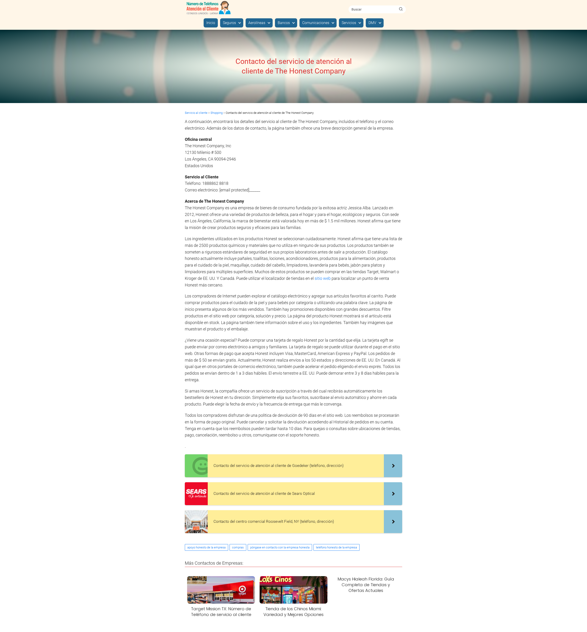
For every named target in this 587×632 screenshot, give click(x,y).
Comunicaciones (315, 23)
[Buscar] (401, 9)
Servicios (349, 23)
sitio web (323, 278)
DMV (372, 23)
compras (238, 547)
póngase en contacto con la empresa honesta (280, 547)
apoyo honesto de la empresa (206, 547)
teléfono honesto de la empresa (336, 547)
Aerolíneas (256, 23)
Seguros (229, 23)
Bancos (284, 23)
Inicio (210, 23)
